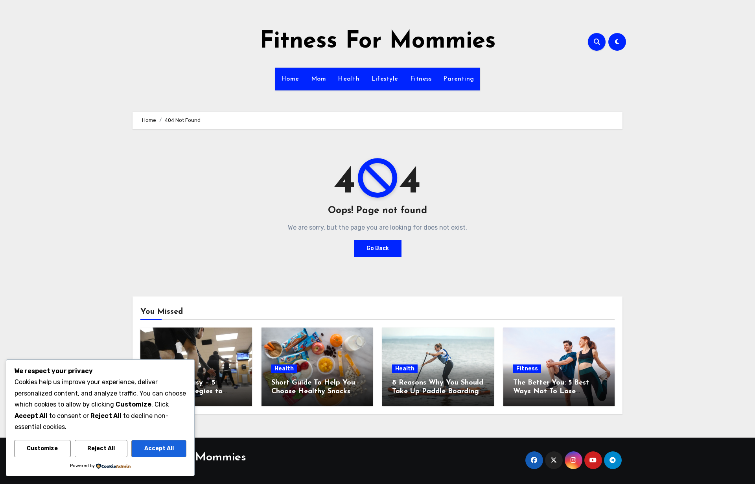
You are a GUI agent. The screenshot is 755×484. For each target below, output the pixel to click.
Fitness (421, 79)
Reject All (101, 448)
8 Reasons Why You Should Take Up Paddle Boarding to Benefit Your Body (437, 391)
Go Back (377, 248)
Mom (318, 79)
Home (290, 79)
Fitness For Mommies (378, 41)
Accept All (159, 448)
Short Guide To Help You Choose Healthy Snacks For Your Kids (313, 391)
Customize (42, 448)
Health (348, 79)
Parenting (458, 79)
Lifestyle (384, 79)
